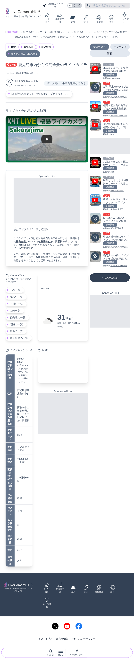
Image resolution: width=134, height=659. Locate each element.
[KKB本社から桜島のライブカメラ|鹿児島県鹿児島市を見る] (110, 221)
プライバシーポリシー (83, 638)
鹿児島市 (46, 47)
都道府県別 (59, 20)
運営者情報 (62, 638)
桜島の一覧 (16, 297)
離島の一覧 (16, 331)
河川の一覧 (16, 304)
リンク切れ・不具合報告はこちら (66, 83)
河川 (86, 22)
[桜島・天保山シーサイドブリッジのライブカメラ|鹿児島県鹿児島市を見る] (110, 202)
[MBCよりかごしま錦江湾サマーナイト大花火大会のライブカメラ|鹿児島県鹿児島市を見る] (110, 184)
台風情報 (98, 22)
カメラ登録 (124, 20)
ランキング (120, 47)
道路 (73, 22)
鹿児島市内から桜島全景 (24, 53)
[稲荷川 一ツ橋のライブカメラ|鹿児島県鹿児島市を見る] (110, 259)
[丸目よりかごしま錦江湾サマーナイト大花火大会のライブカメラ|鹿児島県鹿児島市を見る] (110, 165)
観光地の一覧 (17, 317)
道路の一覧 (16, 324)
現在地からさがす (77, 654)
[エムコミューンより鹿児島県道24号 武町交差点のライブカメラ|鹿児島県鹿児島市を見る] (110, 71)
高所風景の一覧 (19, 338)
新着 (109, 53)
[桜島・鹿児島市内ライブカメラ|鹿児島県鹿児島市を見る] (110, 109)
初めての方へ (46, 638)
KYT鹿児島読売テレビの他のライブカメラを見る (39, 94)
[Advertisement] (47, 200)
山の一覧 (15, 290)
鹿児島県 (28, 47)
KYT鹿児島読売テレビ (31, 73)
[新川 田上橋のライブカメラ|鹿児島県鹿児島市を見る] (110, 90)
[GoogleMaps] (63, 368)
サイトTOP (46, 20)
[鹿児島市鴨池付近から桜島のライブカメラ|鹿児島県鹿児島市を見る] (110, 127)
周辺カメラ (99, 47)
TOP (13, 47)
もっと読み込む (109, 277)
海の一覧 (15, 310)
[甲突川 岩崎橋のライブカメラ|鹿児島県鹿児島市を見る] (110, 240)
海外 (111, 22)
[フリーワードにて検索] (88, 5)
